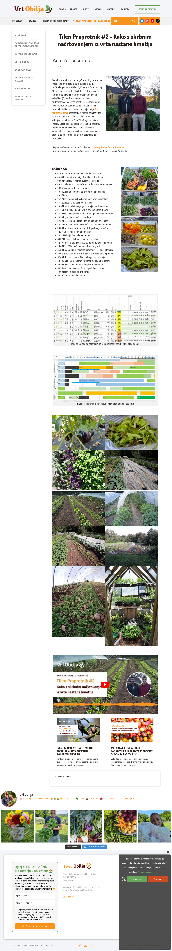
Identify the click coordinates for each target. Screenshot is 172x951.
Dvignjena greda (23, 70)
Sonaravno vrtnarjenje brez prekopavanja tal (27, 45)
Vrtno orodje (22, 62)
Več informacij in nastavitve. (149, 872)
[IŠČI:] (124, 21)
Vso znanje (20, 35)
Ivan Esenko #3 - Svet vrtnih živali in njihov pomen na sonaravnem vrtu (75, 751)
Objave (97, 9)
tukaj (40, 919)
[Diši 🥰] (154, 826)
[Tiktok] (157, 21)
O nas (61, 9)
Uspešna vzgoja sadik (26, 54)
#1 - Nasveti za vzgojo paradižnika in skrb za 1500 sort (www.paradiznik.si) (132, 751)
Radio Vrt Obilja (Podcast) (23, 98)
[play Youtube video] (105, 684)
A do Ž (86, 9)
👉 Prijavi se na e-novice (35, 926)
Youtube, (95, 147)
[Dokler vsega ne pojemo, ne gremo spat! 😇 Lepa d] (86, 826)
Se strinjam (136, 879)
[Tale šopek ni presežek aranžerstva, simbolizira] (17, 826)
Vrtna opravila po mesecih (24, 79)
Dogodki (111, 9)
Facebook (119, 147)
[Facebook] (142, 21)
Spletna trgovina (148, 9)
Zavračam (158, 879)
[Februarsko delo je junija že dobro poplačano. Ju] (120, 826)
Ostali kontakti (68, 896)
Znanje (73, 9)
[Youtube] (152, 21)
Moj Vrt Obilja (22, 88)
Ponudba (125, 9)
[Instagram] (147, 21)
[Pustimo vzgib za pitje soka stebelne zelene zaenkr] (51, 826)
